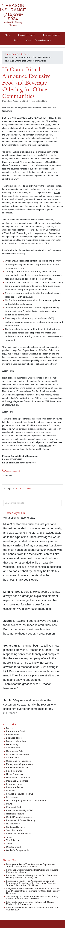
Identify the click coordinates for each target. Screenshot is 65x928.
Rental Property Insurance (19, 817)
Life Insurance (13, 797)
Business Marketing (16, 741)
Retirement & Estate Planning (20, 820)
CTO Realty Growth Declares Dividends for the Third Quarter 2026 (32, 908)
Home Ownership (15, 774)
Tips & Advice (12, 840)
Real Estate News (23, 488)
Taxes (9, 837)
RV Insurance (13, 823)
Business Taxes (14, 738)
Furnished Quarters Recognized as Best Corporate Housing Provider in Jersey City (31, 876)
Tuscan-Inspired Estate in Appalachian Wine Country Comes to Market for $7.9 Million (32, 897)
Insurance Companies (17, 781)
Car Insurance (13, 747)
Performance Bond (15, 731)
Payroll (9, 803)
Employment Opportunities (19, 764)
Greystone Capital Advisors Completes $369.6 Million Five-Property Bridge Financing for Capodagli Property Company (33, 890)
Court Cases (12, 757)
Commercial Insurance (17, 754)
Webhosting (12, 744)
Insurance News (14, 784)
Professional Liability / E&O (19, 810)
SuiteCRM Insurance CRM (19, 833)
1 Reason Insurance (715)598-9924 (13, 12)
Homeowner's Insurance (18, 777)
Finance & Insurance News (19, 793)
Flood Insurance (14, 771)
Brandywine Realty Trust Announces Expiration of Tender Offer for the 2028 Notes (30, 865)
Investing (10, 790)
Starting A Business (15, 827)
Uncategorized (13, 847)
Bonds (9, 728)
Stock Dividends (14, 830)
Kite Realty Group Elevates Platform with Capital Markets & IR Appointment (30, 903)
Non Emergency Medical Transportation (26, 800)
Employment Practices (17, 767)
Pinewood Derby (14, 807)
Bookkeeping (12, 734)
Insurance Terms (14, 787)
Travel (9, 843)
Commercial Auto (14, 751)
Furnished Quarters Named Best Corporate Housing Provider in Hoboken (32, 871)
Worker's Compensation (18, 850)
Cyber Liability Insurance (18, 761)
